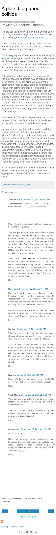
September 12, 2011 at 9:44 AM (35, 200)
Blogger (33, 532)
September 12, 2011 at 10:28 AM (28, 375)
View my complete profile (12, 526)
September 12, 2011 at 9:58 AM (31, 329)
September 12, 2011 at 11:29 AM (36, 395)
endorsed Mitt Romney (32, 37)
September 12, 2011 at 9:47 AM (33, 289)
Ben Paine (13, 289)
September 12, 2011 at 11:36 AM (36, 429)
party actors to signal (11, 58)
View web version (28, 517)
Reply (10, 280)
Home (28, 511)
